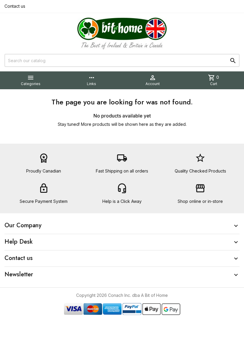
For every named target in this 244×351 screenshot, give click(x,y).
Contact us (14, 6)
